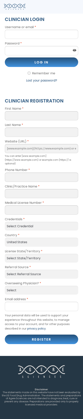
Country (12, 235)
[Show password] (74, 50)
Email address (16, 299)
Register (41, 339)
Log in (41, 62)
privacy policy (36, 329)
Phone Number (17, 170)
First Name (14, 108)
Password (13, 43)
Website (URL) (17, 141)
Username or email (20, 27)
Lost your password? (41, 80)
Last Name (14, 125)
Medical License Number (24, 202)
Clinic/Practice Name (22, 186)
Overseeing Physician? (23, 283)
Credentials (15, 219)
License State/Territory (23, 251)
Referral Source (18, 267)
